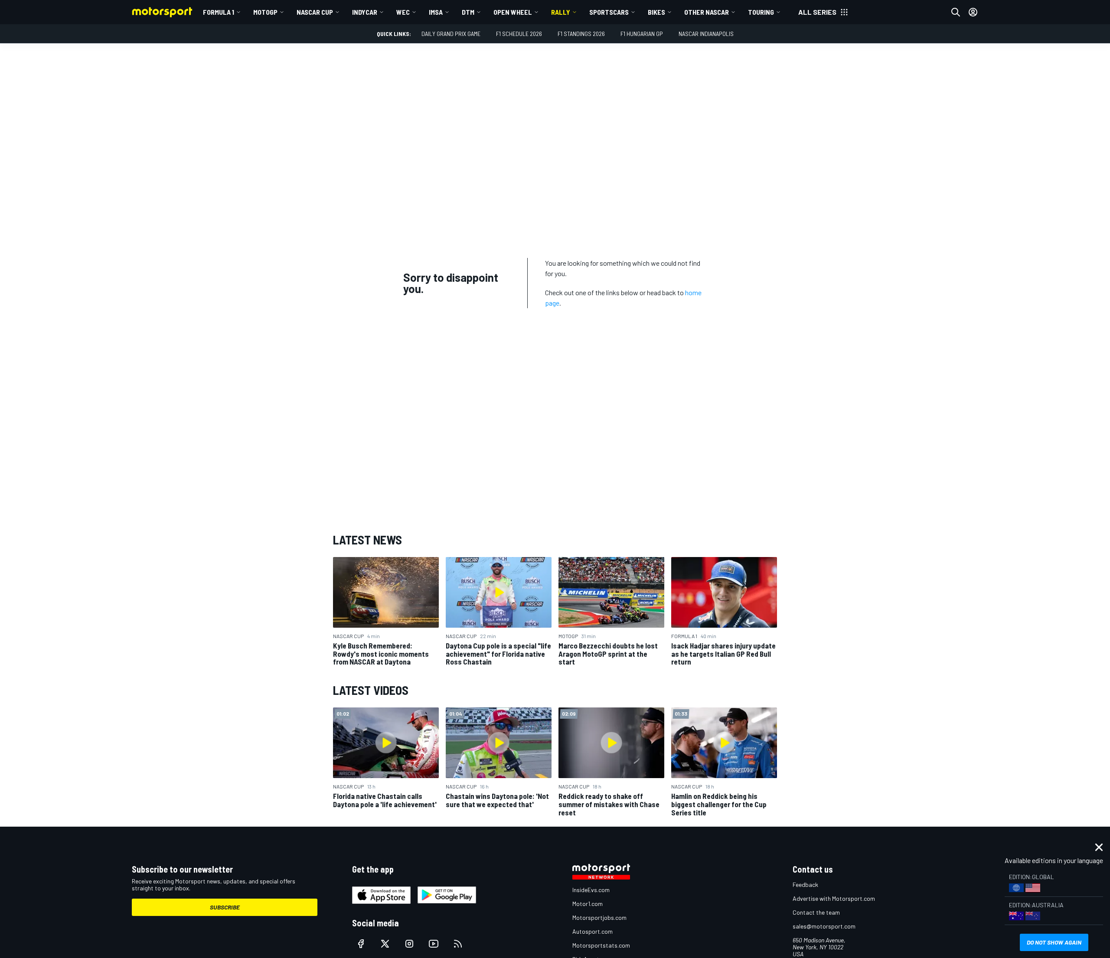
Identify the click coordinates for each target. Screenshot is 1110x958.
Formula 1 (218, 12)
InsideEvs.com (591, 889)
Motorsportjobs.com (599, 917)
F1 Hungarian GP (641, 33)
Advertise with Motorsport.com (834, 898)
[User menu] (973, 12)
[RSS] (458, 943)
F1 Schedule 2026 (519, 33)
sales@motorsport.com (824, 926)
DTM (468, 12)
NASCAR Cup (315, 12)
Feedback (805, 884)
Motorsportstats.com (601, 945)
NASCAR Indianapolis (706, 33)
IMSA (436, 12)
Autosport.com (592, 931)
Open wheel (512, 12)
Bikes (656, 12)
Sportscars (609, 12)
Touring (761, 12)
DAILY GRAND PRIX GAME (450, 33)
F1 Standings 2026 (581, 33)
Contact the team (816, 912)
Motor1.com (587, 903)
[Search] (955, 12)
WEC (403, 12)
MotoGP (265, 12)
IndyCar (364, 12)
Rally (560, 12)
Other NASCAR (706, 12)
